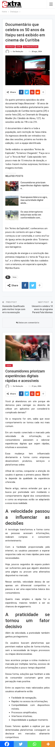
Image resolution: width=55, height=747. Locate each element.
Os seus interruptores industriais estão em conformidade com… (31, 215)
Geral (18, 46)
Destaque (10, 46)
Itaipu (14, 277)
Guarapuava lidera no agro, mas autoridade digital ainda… (34, 200)
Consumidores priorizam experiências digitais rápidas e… (34, 185)
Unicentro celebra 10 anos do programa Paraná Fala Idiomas (42, 309)
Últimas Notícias (30, 46)
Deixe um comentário (28, 322)
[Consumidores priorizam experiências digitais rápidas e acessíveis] (11, 186)
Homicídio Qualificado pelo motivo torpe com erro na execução (13, 309)
